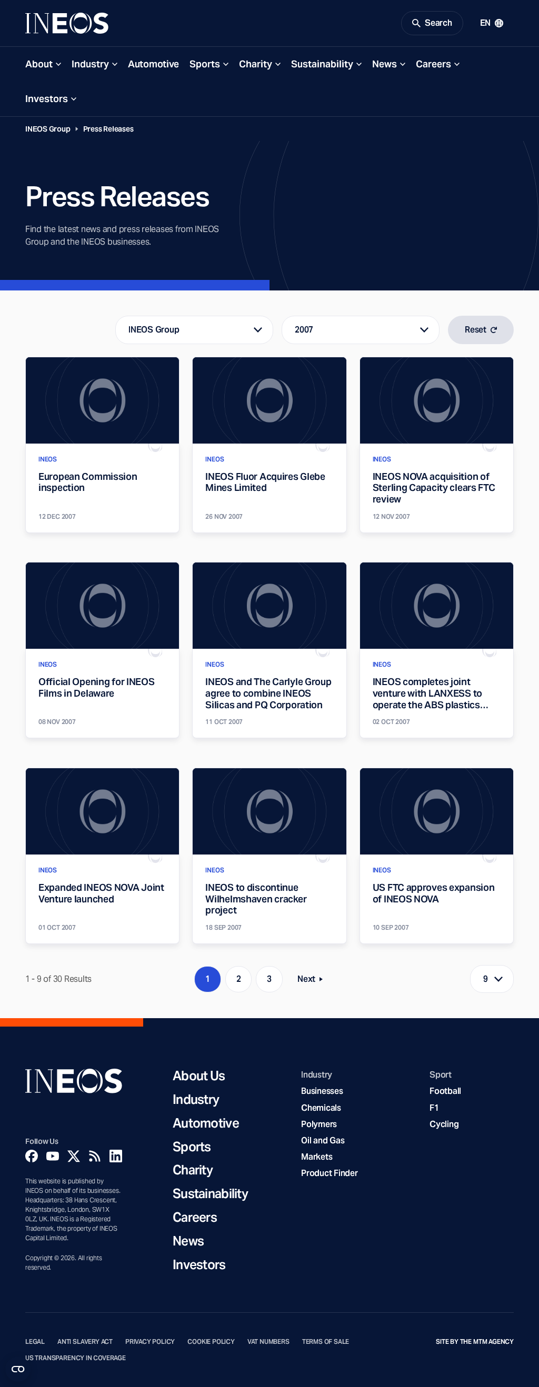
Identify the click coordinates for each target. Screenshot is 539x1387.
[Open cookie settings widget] (18, 1369)
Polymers (319, 1124)
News (384, 64)
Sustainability (322, 64)
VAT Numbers (268, 1341)
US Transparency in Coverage (75, 1358)
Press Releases (108, 129)
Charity (255, 64)
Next (313, 981)
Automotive (153, 64)
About (39, 64)
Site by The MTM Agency (475, 1341)
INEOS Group (48, 129)
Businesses (322, 1091)
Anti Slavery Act (85, 1341)
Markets (316, 1157)
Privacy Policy (150, 1341)
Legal (35, 1341)
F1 (434, 1108)
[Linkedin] (115, 1156)
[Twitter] (73, 1156)
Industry (90, 64)
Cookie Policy (211, 1341)
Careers (433, 64)
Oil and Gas (322, 1140)
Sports (204, 64)
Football (445, 1091)
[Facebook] (31, 1156)
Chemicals (321, 1108)
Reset (475, 329)
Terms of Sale (326, 1341)
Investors (46, 99)
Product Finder (329, 1173)
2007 (304, 329)
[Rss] (94, 1156)
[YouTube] (52, 1156)
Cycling (444, 1124)
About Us (199, 1076)
